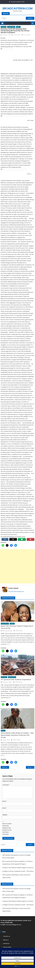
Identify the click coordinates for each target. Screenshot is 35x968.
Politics (18, 27)
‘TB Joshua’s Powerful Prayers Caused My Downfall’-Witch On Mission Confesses (30, 767)
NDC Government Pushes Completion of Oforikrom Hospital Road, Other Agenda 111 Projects (17, 863)
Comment (6, 785)
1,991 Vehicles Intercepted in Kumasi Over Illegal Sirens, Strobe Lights (16, 856)
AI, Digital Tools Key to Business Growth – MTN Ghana (18, 871)
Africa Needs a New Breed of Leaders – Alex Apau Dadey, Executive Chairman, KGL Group (17, 735)
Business (3, 27)
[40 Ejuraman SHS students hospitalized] (17, 665)
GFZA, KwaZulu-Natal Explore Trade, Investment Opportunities (16, 876)
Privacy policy (7, 947)
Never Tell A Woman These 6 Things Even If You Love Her (17, 627)
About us (5, 940)
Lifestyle (12, 623)
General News (11, 27)
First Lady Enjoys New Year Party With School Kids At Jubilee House (6, 767)
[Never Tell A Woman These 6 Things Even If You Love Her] (17, 611)
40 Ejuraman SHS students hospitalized (16, 679)
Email (4, 808)
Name (4, 801)
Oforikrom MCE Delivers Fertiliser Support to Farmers (17, 867)
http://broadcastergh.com (16, 591)
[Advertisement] (17, 566)
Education (4, 677)
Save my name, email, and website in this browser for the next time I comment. (7, 829)
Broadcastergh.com (17, 8)
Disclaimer (6, 943)
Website (4, 815)
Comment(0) (27, 35)
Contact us (6, 936)
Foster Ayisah (17, 35)
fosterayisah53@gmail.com (13, 925)
